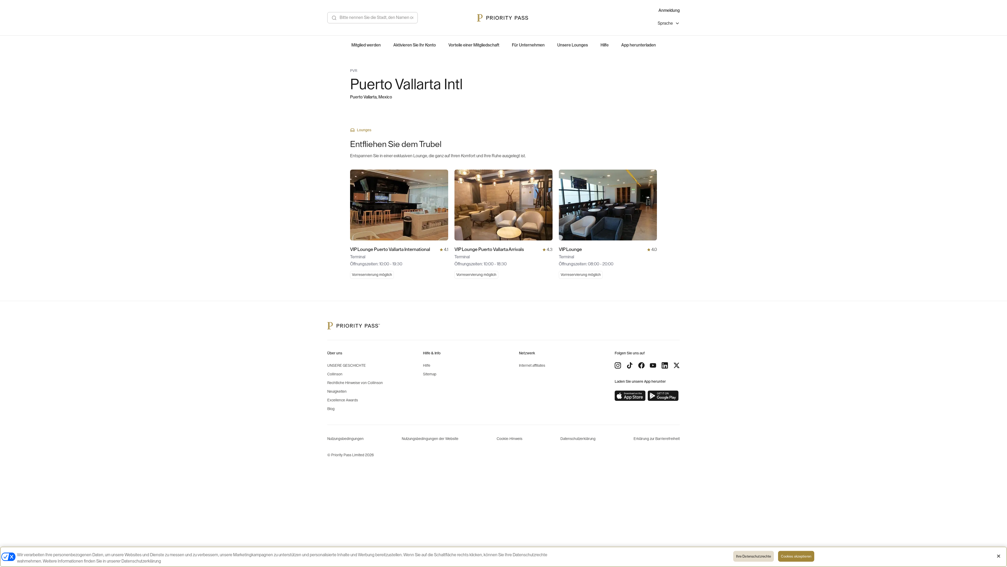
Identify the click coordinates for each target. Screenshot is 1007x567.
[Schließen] (998, 556)
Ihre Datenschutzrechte (753, 556)
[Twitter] (676, 365)
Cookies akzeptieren (796, 556)
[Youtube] (653, 365)
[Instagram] (618, 365)
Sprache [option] (665, 23)
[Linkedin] (665, 365)
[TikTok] (629, 365)
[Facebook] (641, 365)
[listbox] (669, 24)
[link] (630, 396)
